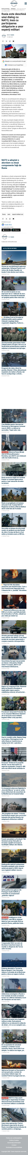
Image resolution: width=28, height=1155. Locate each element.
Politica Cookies (14, 1140)
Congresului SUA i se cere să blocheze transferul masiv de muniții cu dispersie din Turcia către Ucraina (12, 946)
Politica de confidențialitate (14, 1138)
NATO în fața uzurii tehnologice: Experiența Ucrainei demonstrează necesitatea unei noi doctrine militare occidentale (13, 1100)
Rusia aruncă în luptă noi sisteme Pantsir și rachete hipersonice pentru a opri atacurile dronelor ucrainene (13, 480)
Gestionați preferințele (14, 1142)
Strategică (13, 8)
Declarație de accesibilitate (14, 1147)
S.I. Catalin (11, 35)
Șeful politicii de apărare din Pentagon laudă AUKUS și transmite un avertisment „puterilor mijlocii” (11, 892)
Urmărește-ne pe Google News (15, 65)
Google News (8, 224)
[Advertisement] (14, 392)
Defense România (5, 8)
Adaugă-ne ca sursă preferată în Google (15, 61)
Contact (14, 1145)
